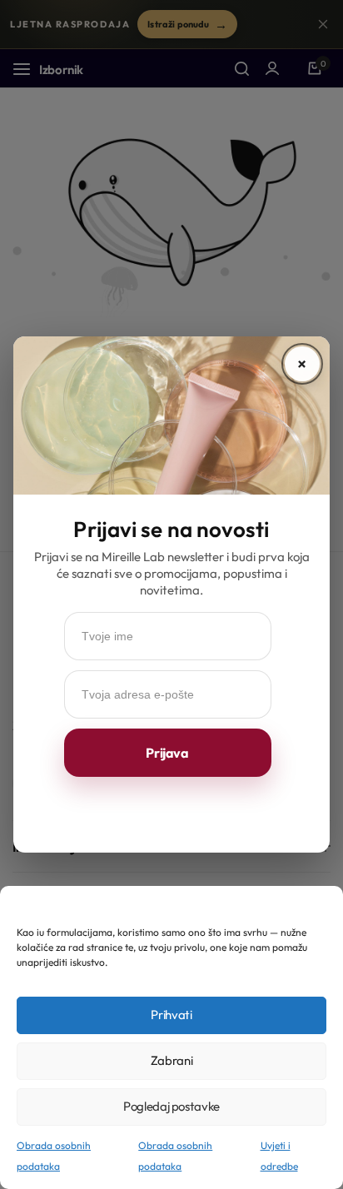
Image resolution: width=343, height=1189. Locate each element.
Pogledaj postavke (171, 1106)
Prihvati (171, 1014)
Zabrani (171, 1060)
